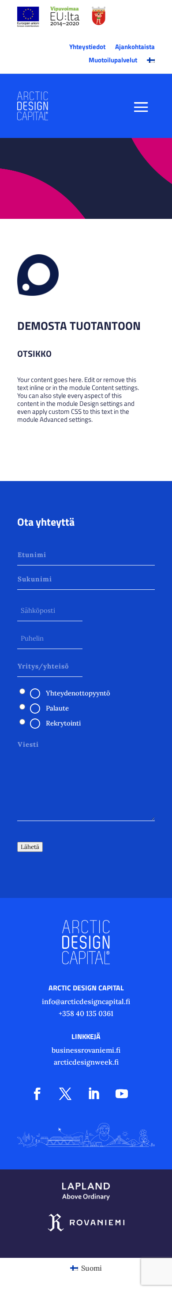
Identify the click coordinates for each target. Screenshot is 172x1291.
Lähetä (30, 847)
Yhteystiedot (87, 48)
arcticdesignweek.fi (86, 1062)
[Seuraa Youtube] (121, 1093)
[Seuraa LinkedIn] (93, 1093)
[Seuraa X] (65, 1093)
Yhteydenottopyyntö (78, 693)
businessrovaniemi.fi (86, 1050)
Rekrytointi (63, 723)
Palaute (57, 708)
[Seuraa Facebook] (37, 1093)
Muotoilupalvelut (113, 61)
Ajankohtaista (135, 48)
